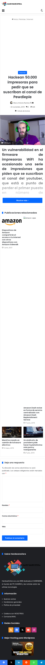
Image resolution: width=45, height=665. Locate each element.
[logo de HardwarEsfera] (12, 4)
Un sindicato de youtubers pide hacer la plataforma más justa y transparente (33, 445)
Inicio (15, 19)
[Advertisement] (22, 45)
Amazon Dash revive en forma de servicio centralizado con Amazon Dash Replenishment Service (33, 414)
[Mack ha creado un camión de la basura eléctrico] (12, 432)
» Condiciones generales (12, 602)
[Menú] (3, 10)
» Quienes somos (9, 599)
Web (4, 527)
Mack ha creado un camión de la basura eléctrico (11, 442)
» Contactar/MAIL (9, 617)
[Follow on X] (31, 103)
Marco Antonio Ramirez (21, 103)
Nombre (6, 505)
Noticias (22, 19)
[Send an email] (33, 103)
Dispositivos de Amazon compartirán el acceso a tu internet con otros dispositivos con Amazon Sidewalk (11, 237)
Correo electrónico (10, 516)
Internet (30, 19)
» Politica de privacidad (11, 605)
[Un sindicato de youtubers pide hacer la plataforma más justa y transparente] (33, 432)
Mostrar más (22, 200)
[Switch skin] (42, 10)
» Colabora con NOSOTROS (13, 614)
